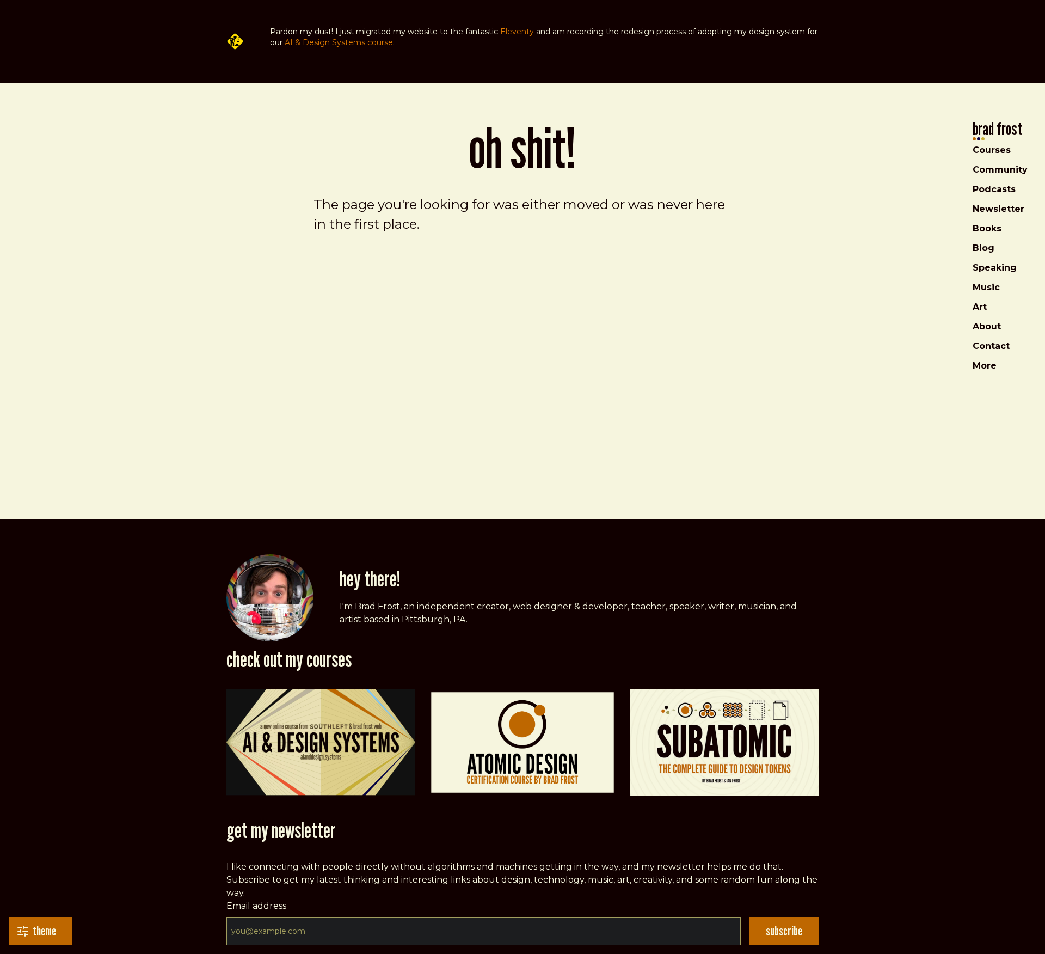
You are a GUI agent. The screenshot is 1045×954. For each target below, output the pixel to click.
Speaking (995, 267)
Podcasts (994, 189)
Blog (983, 248)
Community (1000, 169)
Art (980, 307)
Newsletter (998, 209)
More (985, 365)
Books (987, 228)
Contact (991, 346)
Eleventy (517, 31)
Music (986, 287)
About (987, 326)
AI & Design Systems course (339, 42)
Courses (992, 150)
